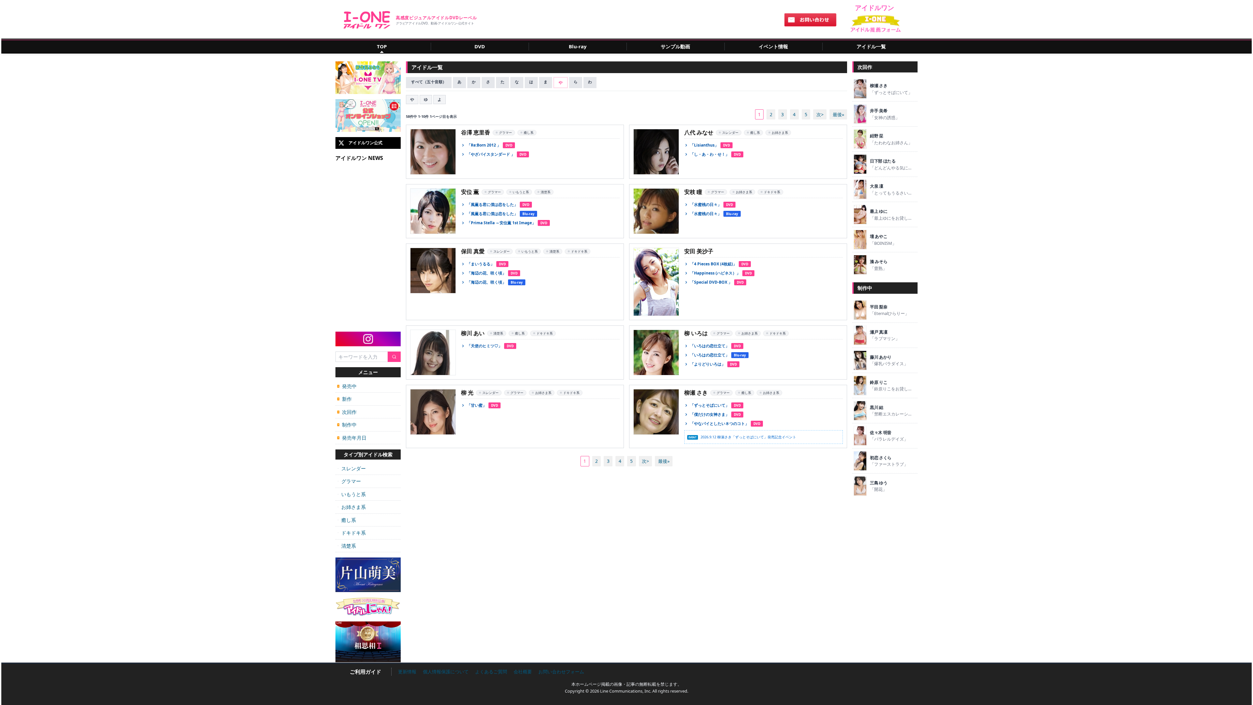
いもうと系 (351, 494)
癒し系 (346, 520)
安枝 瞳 (693, 191)
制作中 (347, 424)
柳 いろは (696, 333)
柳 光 (467, 392)
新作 (344, 399)
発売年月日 (351, 437)
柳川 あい (473, 333)
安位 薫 (470, 191)
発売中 (347, 386)
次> (820, 114)
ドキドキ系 (351, 532)
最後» (838, 114)
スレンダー (351, 468)
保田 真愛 (473, 251)
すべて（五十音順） (428, 82)
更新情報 (407, 671)
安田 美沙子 (698, 251)
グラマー (349, 481)
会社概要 (523, 671)
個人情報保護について (446, 671)
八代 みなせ (698, 132)
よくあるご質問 (491, 671)
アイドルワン (367, 20)
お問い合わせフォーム (561, 671)
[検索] (394, 357)
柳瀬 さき (696, 392)
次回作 (347, 412)
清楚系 (346, 545)
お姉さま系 (351, 507)
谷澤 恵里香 (475, 132)
